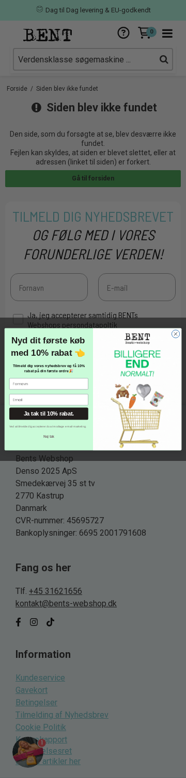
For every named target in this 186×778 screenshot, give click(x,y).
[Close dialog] (175, 333)
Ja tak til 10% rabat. (49, 413)
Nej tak (48, 436)
